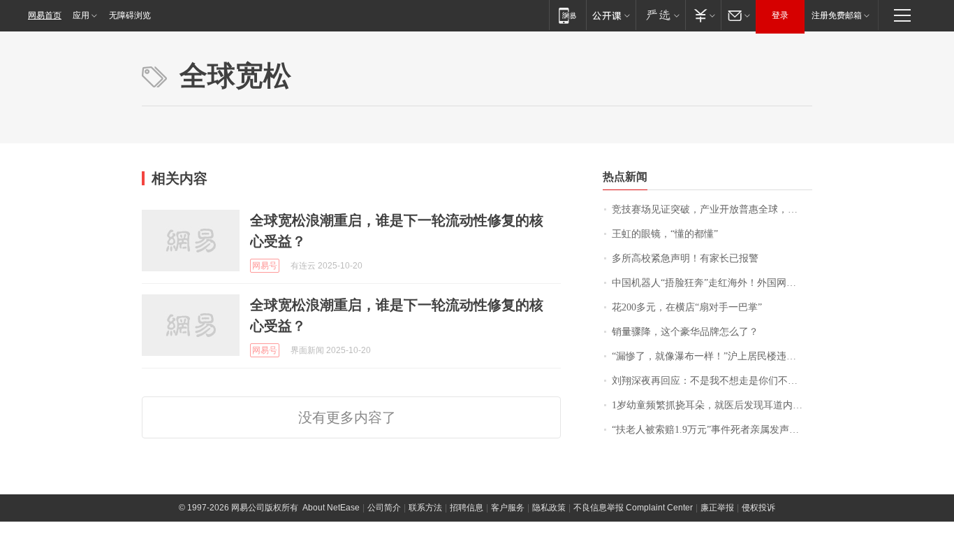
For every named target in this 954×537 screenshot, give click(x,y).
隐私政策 (549, 508)
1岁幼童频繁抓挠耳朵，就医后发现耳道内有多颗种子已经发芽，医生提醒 (712, 405)
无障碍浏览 (130, 15)
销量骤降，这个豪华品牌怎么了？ (685, 332)
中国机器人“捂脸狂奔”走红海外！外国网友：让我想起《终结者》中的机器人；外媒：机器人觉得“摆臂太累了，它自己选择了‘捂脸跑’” (712, 283)
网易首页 (44, 15)
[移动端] (567, 15)
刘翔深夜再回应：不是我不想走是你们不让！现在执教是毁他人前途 (712, 380)
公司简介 (384, 508)
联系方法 (425, 508)
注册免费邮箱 (837, 15)
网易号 (264, 266)
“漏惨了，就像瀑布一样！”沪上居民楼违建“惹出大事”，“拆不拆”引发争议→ (712, 356)
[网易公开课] (611, 15)
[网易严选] (660, 15)
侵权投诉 (758, 508)
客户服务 (507, 508)
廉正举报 (717, 508)
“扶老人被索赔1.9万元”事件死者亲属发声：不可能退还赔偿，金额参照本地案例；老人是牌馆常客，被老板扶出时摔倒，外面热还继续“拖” (712, 429)
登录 (780, 15)
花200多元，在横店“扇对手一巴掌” (687, 307)
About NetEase (331, 508)
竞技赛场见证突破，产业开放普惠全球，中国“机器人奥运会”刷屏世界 (712, 209)
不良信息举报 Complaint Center (633, 508)
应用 (81, 15)
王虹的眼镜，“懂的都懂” (665, 234)
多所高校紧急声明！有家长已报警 (685, 258)
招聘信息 (466, 508)
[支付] (703, 15)
